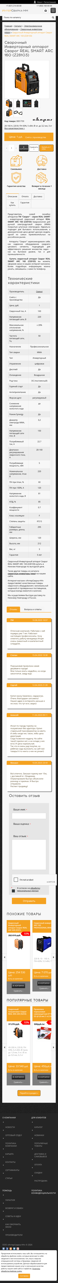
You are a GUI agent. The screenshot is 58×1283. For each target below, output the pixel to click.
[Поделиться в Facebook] (7, 1249)
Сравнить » (34, 148)
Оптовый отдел (21, 1134)
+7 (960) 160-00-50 (44, 5)
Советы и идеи (19, 1215)
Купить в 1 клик (46, 148)
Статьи (15, 1177)
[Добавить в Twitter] (14, 1249)
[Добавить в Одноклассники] (11, 1249)
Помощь (7, 1190)
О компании (9, 1117)
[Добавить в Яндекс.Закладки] (18, 1249)
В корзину (24, 148)
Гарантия (17, 1198)
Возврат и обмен (21, 1206)
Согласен (24, 1275)
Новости (17, 1126)
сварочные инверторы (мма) (22, 573)
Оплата (44, 1163)
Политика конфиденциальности (43, 1191)
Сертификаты (19, 1168)
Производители (21, 1233)
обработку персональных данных (28, 889)
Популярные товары (27, 1000)
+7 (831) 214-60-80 (13, 5)
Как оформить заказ (15, 1224)
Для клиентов (38, 1117)
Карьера (17, 1152)
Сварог (39, 291)
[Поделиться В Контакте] (3, 1249)
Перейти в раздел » (29, 1093)
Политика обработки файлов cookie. (20, 1270)
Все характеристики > (14, 128)
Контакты (17, 1160)
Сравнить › (18, 991)
